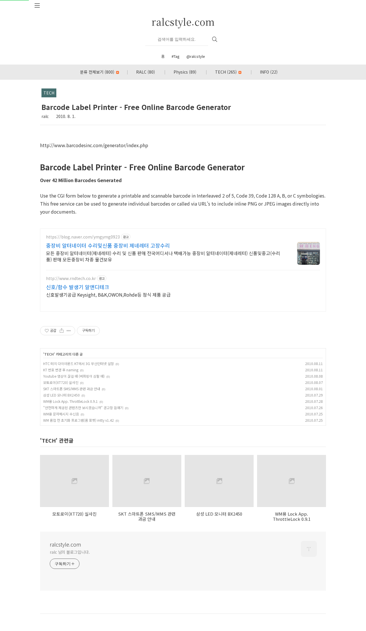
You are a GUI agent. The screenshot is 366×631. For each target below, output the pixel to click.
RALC (145, 72)
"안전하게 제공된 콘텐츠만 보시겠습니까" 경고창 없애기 (83, 407)
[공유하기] (61, 330)
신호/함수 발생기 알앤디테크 (77, 286)
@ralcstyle (195, 56)
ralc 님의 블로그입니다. (70, 552)
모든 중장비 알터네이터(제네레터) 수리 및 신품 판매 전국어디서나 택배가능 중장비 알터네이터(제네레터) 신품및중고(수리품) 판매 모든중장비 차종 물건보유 (163, 256)
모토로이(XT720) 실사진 (60, 382)
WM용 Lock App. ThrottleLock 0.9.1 (70, 401)
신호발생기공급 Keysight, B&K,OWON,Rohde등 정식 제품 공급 (108, 294)
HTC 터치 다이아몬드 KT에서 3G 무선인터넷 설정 (78, 363)
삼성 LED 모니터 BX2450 (61, 395)
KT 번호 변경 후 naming (60, 369)
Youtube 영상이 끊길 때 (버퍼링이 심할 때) (74, 376)
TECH (226, 72)
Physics (185, 72)
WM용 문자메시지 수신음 (61, 413)
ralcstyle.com (183, 21)
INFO (269, 72)
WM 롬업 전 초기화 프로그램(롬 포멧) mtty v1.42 (78, 420)
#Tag (176, 56)
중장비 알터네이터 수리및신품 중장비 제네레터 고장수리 (108, 245)
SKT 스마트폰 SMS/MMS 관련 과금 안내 (71, 388)
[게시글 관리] (68, 330)
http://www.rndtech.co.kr (71, 278)
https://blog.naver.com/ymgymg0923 (83, 236)
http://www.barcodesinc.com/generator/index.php (94, 145)
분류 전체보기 (97, 72)
